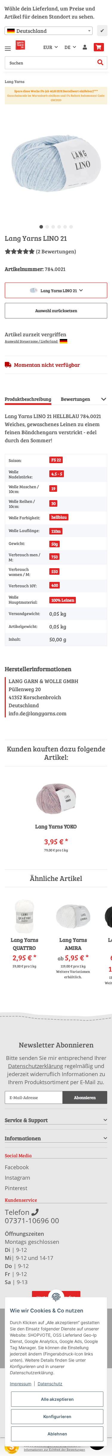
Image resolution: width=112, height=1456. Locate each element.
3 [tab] (53, 227)
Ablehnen (57, 1433)
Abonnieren (85, 1097)
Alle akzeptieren (57, 1399)
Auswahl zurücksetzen (56, 310)
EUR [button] (47, 47)
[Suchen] (100, 62)
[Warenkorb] (98, 47)
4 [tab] (59, 227)
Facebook (17, 1167)
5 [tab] (65, 227)
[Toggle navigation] (8, 46)
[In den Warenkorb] (9, 109)
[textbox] (48, 31)
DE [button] (67, 47)
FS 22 (56, 460)
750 (54, 557)
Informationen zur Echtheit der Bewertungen (54, 1449)
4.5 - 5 (56, 474)
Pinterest (16, 1188)
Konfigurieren (57, 1416)
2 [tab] (47, 227)
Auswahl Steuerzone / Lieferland (31, 341)
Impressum (20, 1383)
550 (54, 571)
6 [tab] (71, 227)
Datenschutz (50, 1383)
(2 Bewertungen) (56, 251)
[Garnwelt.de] (20, 45)
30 (53, 503)
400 (54, 585)
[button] (84, 47)
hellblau (59, 517)
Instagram (17, 1177)
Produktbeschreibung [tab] (28, 399)
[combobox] (48, 31)
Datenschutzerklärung (35, 1066)
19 (53, 488)
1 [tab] (41, 227)
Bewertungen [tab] (75, 399)
